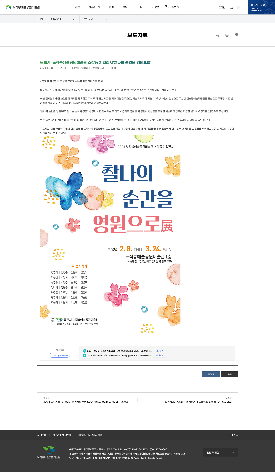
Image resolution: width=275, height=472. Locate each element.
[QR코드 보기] (236, 34)
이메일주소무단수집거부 (89, 434)
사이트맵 (238, 7)
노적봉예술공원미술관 (22, 7)
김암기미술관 (261, 7)
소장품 (155, 7)
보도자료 (86, 20)
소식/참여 (173, 7)
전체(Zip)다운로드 (60, 355)
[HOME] (41, 19)
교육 (125, 7)
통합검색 (231, 7)
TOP (232, 434)
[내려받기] (227, 35)
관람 (77, 7)
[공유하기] (217, 35)
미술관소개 (94, 7)
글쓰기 (211, 374)
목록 (230, 374)
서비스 (139, 7)
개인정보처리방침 (61, 434)
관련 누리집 (211, 454)
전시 (111, 7)
